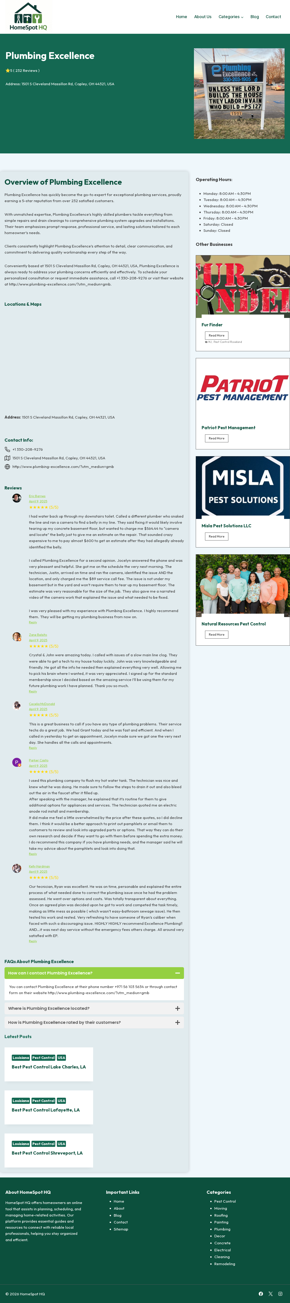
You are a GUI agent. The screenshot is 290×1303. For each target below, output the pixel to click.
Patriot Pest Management (229, 427)
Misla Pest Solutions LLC (226, 525)
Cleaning (222, 1256)
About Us (203, 16)
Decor (219, 1235)
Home (181, 16)
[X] (270, 1294)
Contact (273, 16)
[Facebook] (261, 1294)
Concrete (222, 1242)
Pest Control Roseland (228, 342)
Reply (33, 622)
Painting (221, 1222)
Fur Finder (212, 324)
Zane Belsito (38, 635)
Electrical (222, 1249)
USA (61, 1057)
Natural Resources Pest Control (234, 624)
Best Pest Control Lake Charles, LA (49, 1067)
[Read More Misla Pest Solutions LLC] (243, 487)
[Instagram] (280, 1294)
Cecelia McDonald (42, 704)
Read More (218, 336)
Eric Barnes (37, 496)
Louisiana (21, 1057)
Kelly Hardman (39, 866)
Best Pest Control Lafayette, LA (46, 1110)
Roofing (221, 1215)
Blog (255, 16)
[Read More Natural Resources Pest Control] (243, 586)
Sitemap (121, 1229)
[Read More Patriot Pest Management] (243, 389)
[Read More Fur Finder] (243, 286)
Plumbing (222, 1229)
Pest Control (43, 1057)
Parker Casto (38, 760)
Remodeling (224, 1263)
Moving (220, 1208)
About (119, 1208)
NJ (210, 342)
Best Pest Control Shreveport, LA (47, 1153)
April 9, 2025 (38, 501)
